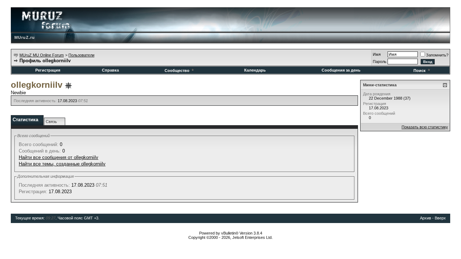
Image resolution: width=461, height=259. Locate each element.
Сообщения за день (341, 70)
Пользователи (81, 55)
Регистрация (47, 70)
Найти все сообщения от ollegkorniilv (58, 157)
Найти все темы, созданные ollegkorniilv (62, 164)
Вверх (440, 218)
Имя (377, 54)
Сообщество (177, 70)
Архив (425, 218)
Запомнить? (437, 55)
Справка (110, 70)
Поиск (419, 70)
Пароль (379, 61)
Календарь (255, 70)
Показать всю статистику (425, 127)
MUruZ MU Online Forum (41, 55)
